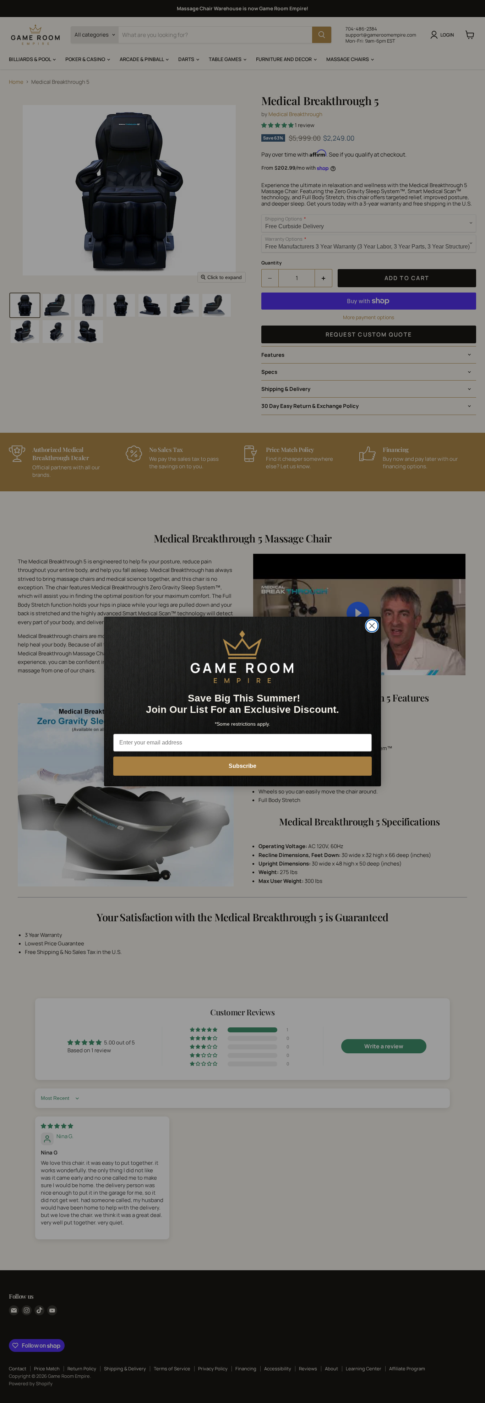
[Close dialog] (372, 625)
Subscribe (242, 766)
